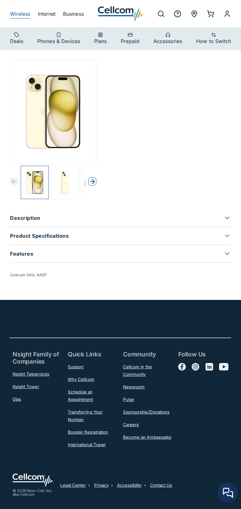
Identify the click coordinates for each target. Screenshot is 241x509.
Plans (100, 41)
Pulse (128, 399)
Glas (17, 399)
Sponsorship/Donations (146, 411)
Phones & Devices (58, 41)
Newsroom (134, 386)
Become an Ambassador (147, 437)
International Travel (86, 444)
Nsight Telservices (31, 373)
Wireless (20, 14)
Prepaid (130, 41)
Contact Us (161, 485)
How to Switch (213, 41)
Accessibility (129, 485)
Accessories (167, 41)
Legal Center (73, 485)
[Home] (121, 13)
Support (75, 366)
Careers (131, 424)
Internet (47, 14)
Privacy (101, 485)
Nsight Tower (26, 386)
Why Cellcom (81, 379)
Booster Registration (88, 432)
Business (73, 14)
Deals (16, 41)
